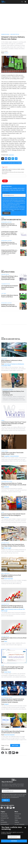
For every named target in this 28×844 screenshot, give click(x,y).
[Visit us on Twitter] (6, 752)
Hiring (2, 420)
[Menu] (25, 1)
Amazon (6, 52)
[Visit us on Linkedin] (10, 752)
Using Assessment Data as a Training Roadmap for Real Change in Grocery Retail (9, 251)
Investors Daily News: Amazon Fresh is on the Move (9, 296)
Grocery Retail (14, 34)
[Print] (2, 158)
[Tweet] (12, 158)
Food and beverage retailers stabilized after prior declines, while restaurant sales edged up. (13, 643)
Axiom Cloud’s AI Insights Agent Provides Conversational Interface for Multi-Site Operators (12, 668)
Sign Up (6, 213)
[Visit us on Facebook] (2, 752)
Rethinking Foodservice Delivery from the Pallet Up (9, 224)
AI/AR (2, 512)
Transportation (5, 283)
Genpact (6, 704)
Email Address (6, 192)
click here (11, 155)
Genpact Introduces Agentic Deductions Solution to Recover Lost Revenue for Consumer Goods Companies (12, 700)
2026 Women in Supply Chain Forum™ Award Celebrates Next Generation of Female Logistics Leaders (9, 233)
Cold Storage (4, 729)
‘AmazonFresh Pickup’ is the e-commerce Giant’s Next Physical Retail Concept (9, 278)
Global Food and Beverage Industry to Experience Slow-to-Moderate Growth (12, 606)
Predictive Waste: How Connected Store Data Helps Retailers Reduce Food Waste (13, 545)
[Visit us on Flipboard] (13, 752)
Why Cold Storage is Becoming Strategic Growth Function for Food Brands (12, 732)
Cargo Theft (4, 451)
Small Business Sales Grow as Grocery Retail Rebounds (13, 638)
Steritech (6, 486)
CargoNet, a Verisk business (11, 456)
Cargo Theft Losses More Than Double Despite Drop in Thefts (12, 453)
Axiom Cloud (7, 672)
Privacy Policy (17, 210)
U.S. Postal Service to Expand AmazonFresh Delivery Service (9, 287)
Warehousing (5, 34)
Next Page (15, 745)
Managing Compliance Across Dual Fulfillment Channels (11, 575)
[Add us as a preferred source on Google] (16, 158)
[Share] (6, 158)
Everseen (6, 517)
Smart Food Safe (8, 578)
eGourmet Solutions (9, 734)
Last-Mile (3, 293)
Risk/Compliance (5, 573)
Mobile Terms (8, 210)
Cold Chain (4, 358)
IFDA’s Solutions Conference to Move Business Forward (11, 361)
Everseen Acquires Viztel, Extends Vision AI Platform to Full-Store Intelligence (13, 514)
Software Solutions (6, 481)
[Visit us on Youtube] (17, 752)
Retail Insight (7, 548)
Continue (14, 841)
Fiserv (5, 641)
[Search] (22, 1)
